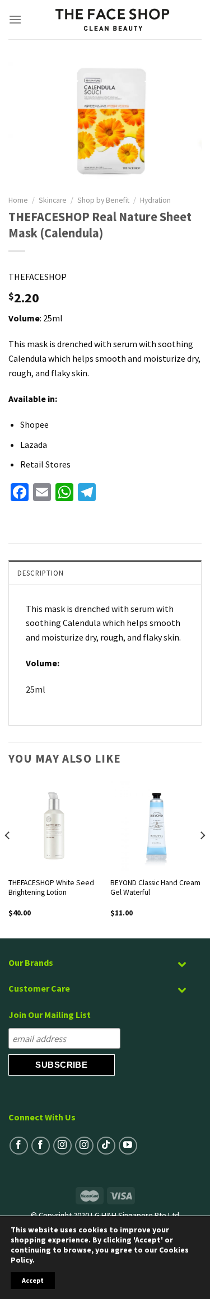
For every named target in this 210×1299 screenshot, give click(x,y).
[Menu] (15, 19)
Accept (33, 1280)
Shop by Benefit (103, 200)
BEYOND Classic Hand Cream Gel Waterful (155, 888)
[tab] (105, 572)
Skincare (53, 200)
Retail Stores (45, 464)
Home (18, 200)
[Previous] (7, 858)
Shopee (34, 424)
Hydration (155, 200)
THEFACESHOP (37, 276)
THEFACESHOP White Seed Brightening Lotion (51, 888)
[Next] (202, 858)
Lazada (33, 444)
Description (40, 572)
